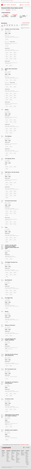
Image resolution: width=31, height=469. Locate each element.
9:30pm (7, 58)
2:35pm (7, 193)
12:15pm (15, 93)
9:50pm (7, 168)
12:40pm (15, 290)
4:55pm (15, 393)
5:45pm (15, 292)
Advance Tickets (6, 14)
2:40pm (11, 274)
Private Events (16, 2)
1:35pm (15, 237)
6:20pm (7, 426)
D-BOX (12, 457)
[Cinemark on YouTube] (27, 447)
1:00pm (7, 54)
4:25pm (11, 239)
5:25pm (7, 184)
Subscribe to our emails (25, 444)
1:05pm (15, 128)
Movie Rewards (13, 4)
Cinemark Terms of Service (27, 460)
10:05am (6, 166)
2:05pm (11, 393)
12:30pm (6, 95)
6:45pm (11, 365)
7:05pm (11, 97)
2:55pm (15, 182)
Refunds (27, 453)
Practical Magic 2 (13, 16)
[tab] (2, 25)
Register (27, 452)
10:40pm (15, 58)
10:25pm (6, 215)
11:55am (11, 128)
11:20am (11, 290)
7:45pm (15, 56)
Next (29, 16)
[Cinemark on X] (25, 447)
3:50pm (15, 54)
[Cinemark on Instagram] (28, 447)
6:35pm (15, 86)
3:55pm (11, 146)
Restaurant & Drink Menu (26, 22)
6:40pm (11, 56)
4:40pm (11, 292)
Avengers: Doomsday (5, 16)
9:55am (7, 182)
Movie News (19, 2)
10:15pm (11, 132)
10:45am (6, 93)
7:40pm (7, 132)
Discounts (8, 453)
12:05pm (6, 146)
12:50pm (15, 272)
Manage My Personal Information (27, 462)
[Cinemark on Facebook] (23, 447)
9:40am (11, 335)
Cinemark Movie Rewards (27, 455)
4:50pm (15, 274)
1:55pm (7, 274)
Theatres (8, 4)
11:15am (11, 93)
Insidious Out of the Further (23, 17)
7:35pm (11, 195)
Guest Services (24, 2)
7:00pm (11, 258)
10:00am (6, 52)
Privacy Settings (27, 464)
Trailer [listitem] (9, 33)
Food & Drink (7, 2)
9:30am (7, 321)
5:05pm (11, 130)
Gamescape (17, 453)
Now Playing (3, 452)
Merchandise (11, 2)
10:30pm (10, 58)
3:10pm (11, 86)
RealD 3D (12, 456)
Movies (5, 4)
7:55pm (11, 184)
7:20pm (7, 294)
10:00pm (6, 39)
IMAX (12, 458)
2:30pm (7, 130)
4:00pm (7, 258)
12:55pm (15, 52)
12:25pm (11, 182)
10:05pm (6, 197)
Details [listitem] (6, 33)
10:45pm (6, 439)
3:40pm (15, 95)
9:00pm (15, 97)
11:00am (11, 272)
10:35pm (10, 395)
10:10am (11, 52)
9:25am (7, 335)
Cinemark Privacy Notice (27, 457)
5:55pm (15, 166)
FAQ (16, 456)
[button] (7, 0)
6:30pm (15, 130)
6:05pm (7, 97)
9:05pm (7, 155)
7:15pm (15, 239)
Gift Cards (3, 2)
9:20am (7, 128)
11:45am (7, 86)
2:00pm (11, 166)
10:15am (7, 237)
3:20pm (11, 54)
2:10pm (11, 95)
